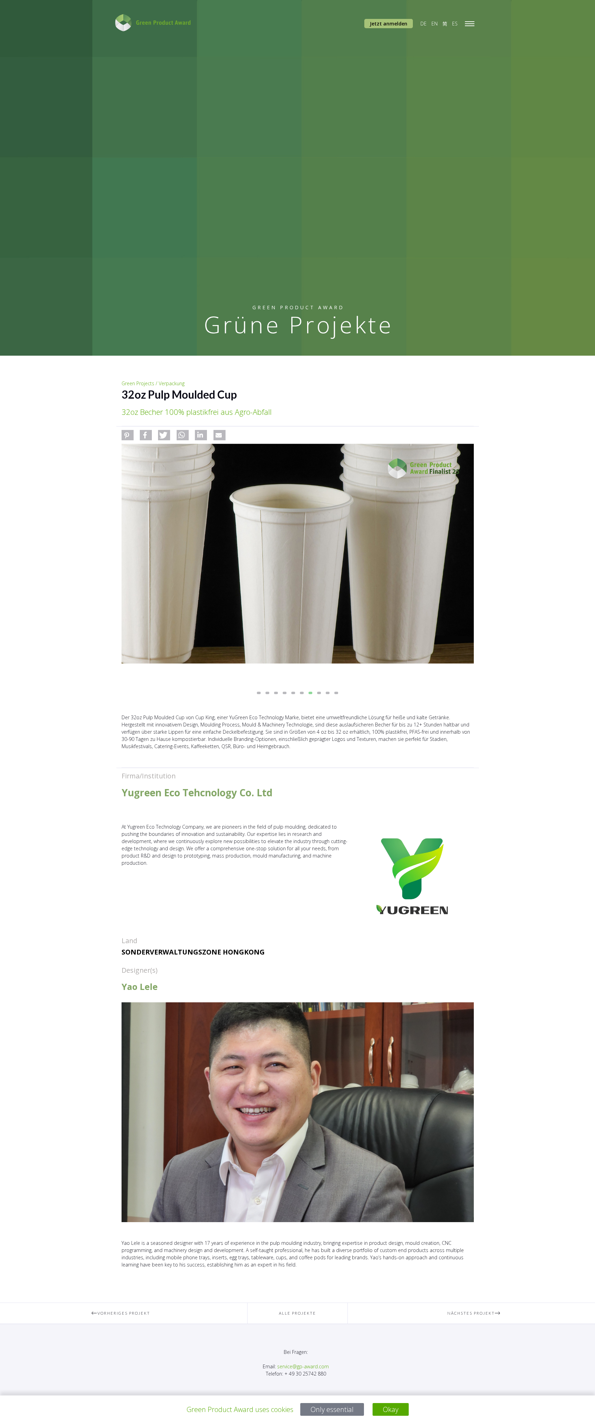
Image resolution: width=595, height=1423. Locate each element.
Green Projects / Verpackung (153, 383)
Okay (390, 1409)
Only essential (332, 1409)
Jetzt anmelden (388, 23)
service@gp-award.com (303, 1366)
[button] (128, 435)
